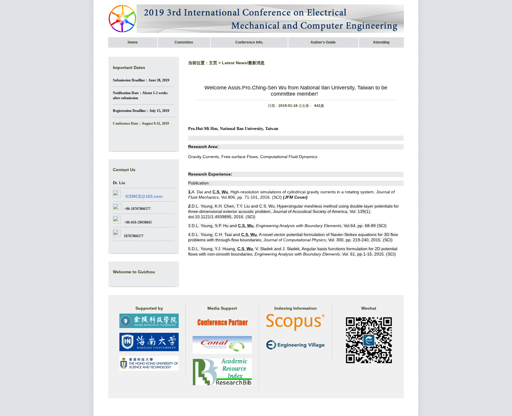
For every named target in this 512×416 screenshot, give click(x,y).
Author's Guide (323, 42)
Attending (381, 42)
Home (133, 42)
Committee (184, 42)
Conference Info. (249, 42)
